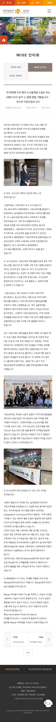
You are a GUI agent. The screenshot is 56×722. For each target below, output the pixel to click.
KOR (23, 3)
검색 (37, 3)
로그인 (9, 3)
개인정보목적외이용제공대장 (40, 669)
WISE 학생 (16, 67)
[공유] (51, 40)
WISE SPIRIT (16, 75)
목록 (28, 653)
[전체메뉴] (49, 11)
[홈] (3, 40)
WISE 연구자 (40, 67)
